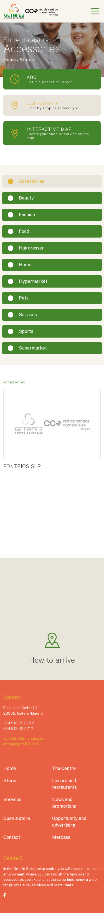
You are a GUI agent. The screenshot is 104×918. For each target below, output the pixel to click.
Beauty (26, 198)
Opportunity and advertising (69, 822)
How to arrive (52, 660)
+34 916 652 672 (18, 723)
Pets (24, 298)
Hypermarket (33, 281)
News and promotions (64, 803)
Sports (26, 331)
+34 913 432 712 (18, 729)
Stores (10, 780)
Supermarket (33, 348)
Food (24, 231)
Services (28, 314)
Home (25, 264)
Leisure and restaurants (64, 784)
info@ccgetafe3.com (21, 744)
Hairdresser (31, 248)
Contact (11, 837)
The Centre (64, 768)
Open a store (16, 818)
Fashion (27, 214)
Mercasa (61, 837)
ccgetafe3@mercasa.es (23, 738)
